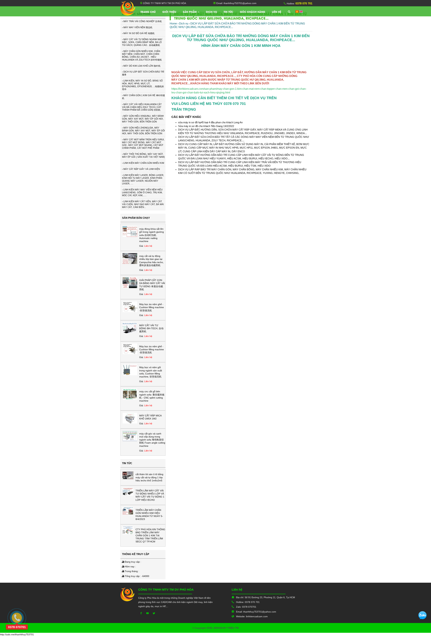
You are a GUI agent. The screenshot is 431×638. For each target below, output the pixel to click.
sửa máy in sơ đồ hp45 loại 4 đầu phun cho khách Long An (210, 122)
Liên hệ (276, 11)
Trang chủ (148, 11)
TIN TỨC (228, 11)
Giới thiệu (169, 11)
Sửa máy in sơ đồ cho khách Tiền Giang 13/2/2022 (206, 126)
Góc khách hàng (252, 11)
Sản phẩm (190, 11)
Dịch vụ (211, 11)
